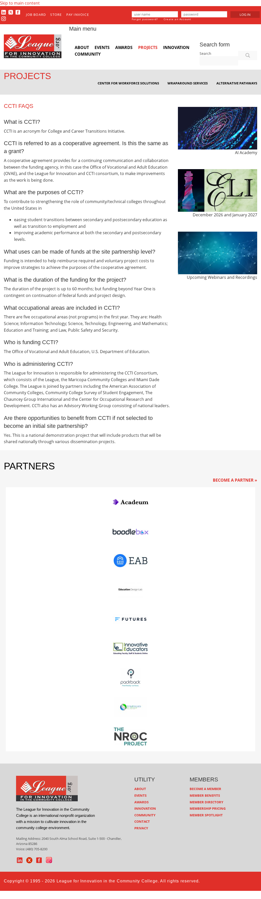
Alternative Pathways (236, 83)
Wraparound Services (187, 83)
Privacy (141, 828)
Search (205, 53)
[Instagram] (3, 18)
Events (102, 47)
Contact (142, 821)
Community (88, 54)
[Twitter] (10, 12)
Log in (245, 14)
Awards (124, 47)
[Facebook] (18, 12)
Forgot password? (145, 19)
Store (56, 14)
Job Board (36, 14)
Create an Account (177, 19)
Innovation (176, 47)
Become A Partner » (235, 480)
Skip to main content (20, 3)
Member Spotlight (206, 815)
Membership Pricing (208, 808)
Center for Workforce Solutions (128, 83)
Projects (148, 47)
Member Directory (206, 802)
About (82, 47)
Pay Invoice (77, 14)
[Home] (32, 46)
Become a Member (205, 788)
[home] (47, 788)
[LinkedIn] (3, 12)
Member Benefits (205, 795)
